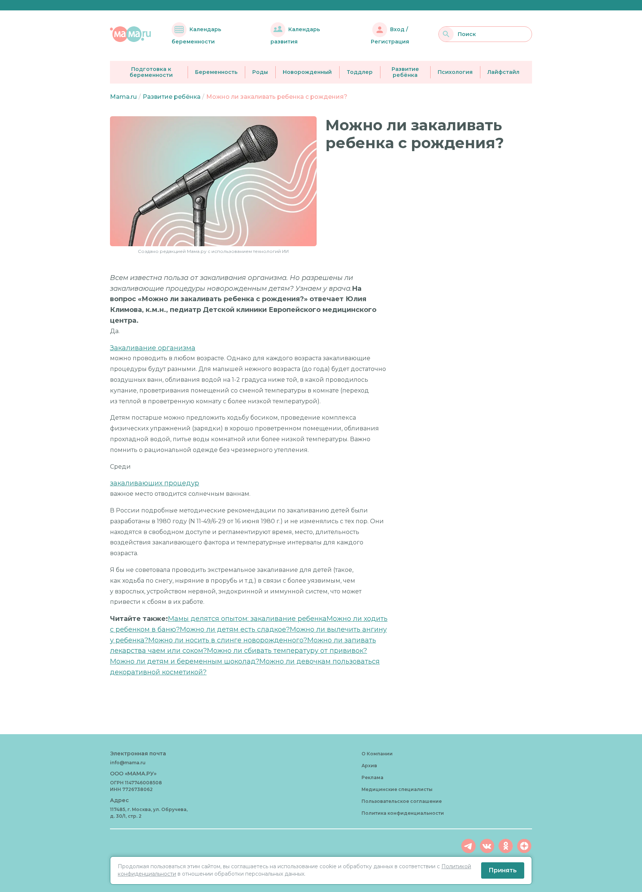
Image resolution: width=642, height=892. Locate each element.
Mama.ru (123, 96)
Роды (260, 72)
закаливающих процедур (154, 483)
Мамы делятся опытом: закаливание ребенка (247, 619)
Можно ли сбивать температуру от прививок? (287, 651)
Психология (455, 72)
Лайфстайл (503, 72)
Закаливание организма (152, 348)
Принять (503, 870)
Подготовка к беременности (151, 72)
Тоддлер (360, 72)
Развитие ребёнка (405, 72)
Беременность (216, 72)
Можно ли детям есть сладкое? (235, 629)
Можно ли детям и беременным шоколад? (184, 661)
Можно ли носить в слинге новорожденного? (227, 640)
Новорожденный (307, 72)
